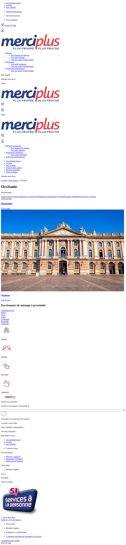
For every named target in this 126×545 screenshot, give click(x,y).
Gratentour (5, 319)
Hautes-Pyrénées (57, 197)
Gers (35, 197)
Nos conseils (11, 7)
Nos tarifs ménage (18, 57)
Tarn (81, 197)
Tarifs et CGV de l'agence (11, 520)
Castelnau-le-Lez (7, 310)
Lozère (48, 197)
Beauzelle (5, 321)
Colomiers (5, 324)
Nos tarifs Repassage (19, 155)
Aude (8, 197)
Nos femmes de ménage (20, 55)
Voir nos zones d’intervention (22, 60)
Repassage (10, 62)
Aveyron (14, 197)
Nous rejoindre (11, 172)
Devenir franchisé (13, 170)
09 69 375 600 (10, 26)
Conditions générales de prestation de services (23, 536)
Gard (19, 197)
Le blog (9, 5)
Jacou (3, 315)
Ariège (3, 197)
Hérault (40, 197)
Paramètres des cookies (11, 541)
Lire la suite (5, 208)
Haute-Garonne (27, 197)
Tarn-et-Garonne (89, 197)
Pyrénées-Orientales (71, 197)
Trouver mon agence (14, 12)
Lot (44, 197)
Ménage (9, 53)
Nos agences (13, 180)
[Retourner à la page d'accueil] (30, 49)
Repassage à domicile (14, 152)
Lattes (3, 317)
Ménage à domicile (13, 146)
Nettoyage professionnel (15, 69)
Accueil (4, 180)
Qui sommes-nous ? (13, 3)
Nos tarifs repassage (18, 64)
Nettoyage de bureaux (14, 461)
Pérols (3, 313)
